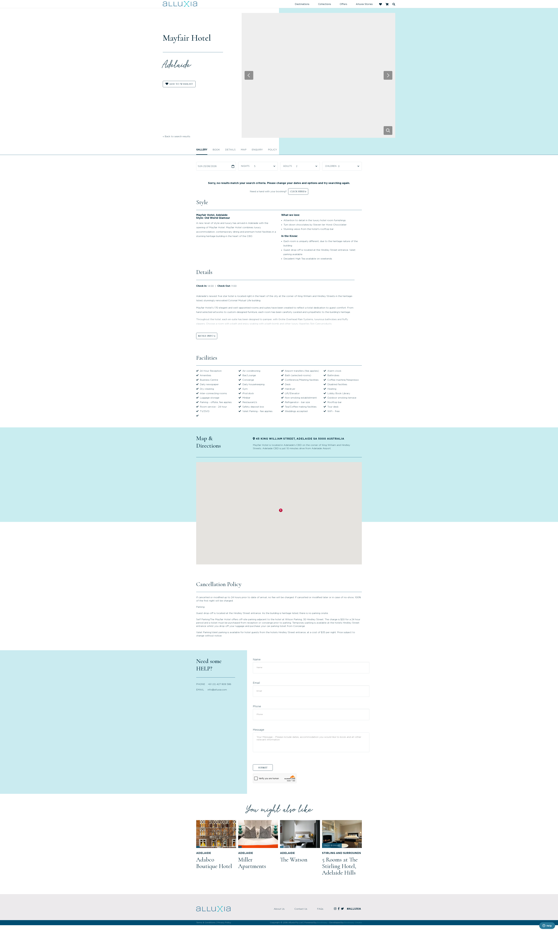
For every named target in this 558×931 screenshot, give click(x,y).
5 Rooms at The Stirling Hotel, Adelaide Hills (340, 866)
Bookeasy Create (353, 923)
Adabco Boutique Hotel (214, 863)
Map (243, 150)
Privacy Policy (224, 923)
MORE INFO (206, 335)
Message (258, 730)
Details (230, 150)
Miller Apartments (252, 863)
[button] (280, 510)
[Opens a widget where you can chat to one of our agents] (547, 926)
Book (216, 150)
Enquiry (257, 150)
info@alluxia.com (217, 690)
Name (257, 659)
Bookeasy (322, 923)
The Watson (293, 859)
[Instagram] (335, 909)
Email (256, 683)
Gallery (201, 150)
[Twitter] (343, 909)
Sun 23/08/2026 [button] (207, 166)
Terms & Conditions (205, 923)
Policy (272, 150)
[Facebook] (339, 909)
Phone (257, 706)
